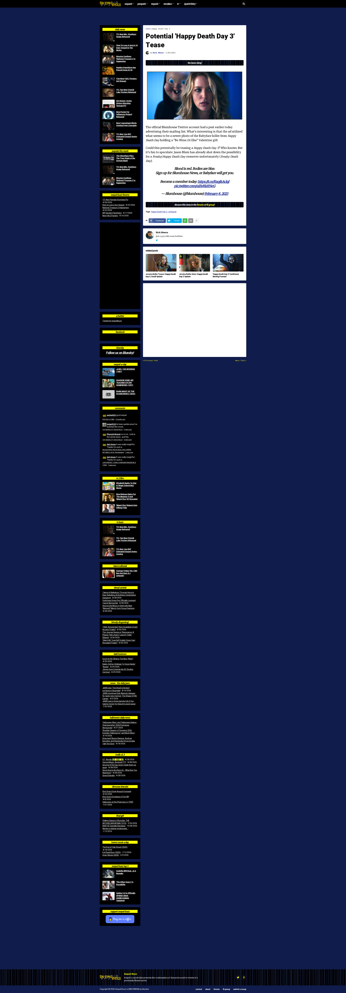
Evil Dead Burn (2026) (111, 852)
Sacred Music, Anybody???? (114, 762)
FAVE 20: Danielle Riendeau (113, 826)
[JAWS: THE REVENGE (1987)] (108, 372)
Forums (217, 989)
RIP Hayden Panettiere (112, 213)
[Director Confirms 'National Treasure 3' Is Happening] (108, 59)
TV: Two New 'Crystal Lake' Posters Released (126, 91)
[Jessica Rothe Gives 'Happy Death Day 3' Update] (194, 263)
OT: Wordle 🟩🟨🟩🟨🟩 (113, 759)
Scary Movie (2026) (110, 855)
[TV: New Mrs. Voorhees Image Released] (108, 37)
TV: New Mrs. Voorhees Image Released (126, 35)
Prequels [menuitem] (141, 3)
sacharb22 (111, 415)
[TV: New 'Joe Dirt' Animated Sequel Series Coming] (108, 137)
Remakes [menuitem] (168, 3)
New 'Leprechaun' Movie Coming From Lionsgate (126, 124)
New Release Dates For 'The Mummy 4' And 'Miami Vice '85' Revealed (126, 496)
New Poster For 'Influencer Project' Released (124, 114)
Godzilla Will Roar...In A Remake (126, 872)
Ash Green (111, 444)
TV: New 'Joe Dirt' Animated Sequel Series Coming (126, 136)
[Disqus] (195, 318)
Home (148, 29)
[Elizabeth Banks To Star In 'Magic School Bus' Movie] (108, 486)
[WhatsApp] (185, 220)
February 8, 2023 (216, 194)
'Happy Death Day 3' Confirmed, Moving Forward (226, 275)
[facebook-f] (244, 977)
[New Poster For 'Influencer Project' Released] (108, 115)
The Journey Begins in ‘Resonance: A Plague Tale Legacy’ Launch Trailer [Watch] (118, 635)
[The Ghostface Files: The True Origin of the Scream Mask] (108, 159)
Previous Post (151, 360)
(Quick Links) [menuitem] (189, 3)
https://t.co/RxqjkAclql (213, 181)
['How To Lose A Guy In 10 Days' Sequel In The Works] (108, 48)
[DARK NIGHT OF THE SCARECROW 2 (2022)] (108, 394)
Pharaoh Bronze (114, 434)
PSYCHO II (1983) (108, 419)
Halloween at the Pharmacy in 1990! (117, 802)
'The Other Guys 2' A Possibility (124, 883)
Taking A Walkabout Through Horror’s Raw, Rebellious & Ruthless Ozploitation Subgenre (119, 595)
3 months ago (120, 419)
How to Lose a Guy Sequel (113, 205)
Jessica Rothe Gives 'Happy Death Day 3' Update (193, 275)
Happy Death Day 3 (161, 29)
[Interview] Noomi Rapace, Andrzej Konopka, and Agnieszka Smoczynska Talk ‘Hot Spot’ (118, 741)
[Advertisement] (173, 16)
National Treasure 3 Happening (115, 208)
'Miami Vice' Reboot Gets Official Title (126, 506)
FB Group (226, 989)
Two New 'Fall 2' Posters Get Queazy (126, 79)
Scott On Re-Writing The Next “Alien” (117, 659)
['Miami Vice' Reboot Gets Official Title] (108, 508)
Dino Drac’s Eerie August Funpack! (116, 791)
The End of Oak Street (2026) (114, 847)
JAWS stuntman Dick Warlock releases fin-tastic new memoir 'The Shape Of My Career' (119, 696)
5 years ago (128, 429)
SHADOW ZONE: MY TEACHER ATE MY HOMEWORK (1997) (125, 382)
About (207, 989)
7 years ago (129, 452)
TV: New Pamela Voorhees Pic (115, 200)
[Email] (190, 220)
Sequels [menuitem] (128, 3)
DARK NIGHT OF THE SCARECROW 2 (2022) (125, 392)
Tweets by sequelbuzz (112, 321)
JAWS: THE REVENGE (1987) (125, 370)
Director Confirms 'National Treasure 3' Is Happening (125, 59)
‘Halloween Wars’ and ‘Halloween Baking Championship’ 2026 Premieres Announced (119, 725)
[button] (243, 3)
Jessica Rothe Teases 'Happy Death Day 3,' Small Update (161, 275)
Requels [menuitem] (154, 3)
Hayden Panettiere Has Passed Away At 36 (126, 68)
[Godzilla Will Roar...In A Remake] (108, 874)
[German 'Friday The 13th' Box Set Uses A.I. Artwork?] (108, 574)
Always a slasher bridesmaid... (115, 828)
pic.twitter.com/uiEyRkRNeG (194, 186)
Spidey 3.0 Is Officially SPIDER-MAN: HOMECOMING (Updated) (125, 897)
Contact (199, 989)
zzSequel (172, 212)
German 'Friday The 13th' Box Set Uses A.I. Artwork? (126, 573)
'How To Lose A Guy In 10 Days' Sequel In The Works (127, 47)
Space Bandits (108, 775)
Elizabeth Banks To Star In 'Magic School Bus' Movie (126, 485)
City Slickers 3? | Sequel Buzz (112, 429)
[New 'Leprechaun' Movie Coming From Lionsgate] (108, 126)
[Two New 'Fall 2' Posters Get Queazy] (108, 81)
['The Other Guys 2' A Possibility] (108, 885)
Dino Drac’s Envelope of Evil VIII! (115, 797)
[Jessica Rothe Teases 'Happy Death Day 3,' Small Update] (161, 263)
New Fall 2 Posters (110, 216)
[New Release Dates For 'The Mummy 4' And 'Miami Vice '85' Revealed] (108, 497)
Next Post (240, 360)
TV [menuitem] (178, 3)
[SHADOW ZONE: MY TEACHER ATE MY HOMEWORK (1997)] (108, 383)
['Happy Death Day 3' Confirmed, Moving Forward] (228, 263)
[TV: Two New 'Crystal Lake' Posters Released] (108, 93)
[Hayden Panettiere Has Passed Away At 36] (108, 70)
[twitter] (157, 240)
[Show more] (196, 220)
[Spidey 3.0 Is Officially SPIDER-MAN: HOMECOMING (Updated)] (108, 896)
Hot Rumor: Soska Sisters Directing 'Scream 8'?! (124, 103)
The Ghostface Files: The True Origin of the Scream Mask (125, 158)
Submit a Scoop (239, 989)
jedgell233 (111, 424)
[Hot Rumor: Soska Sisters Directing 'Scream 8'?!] (108, 104)
